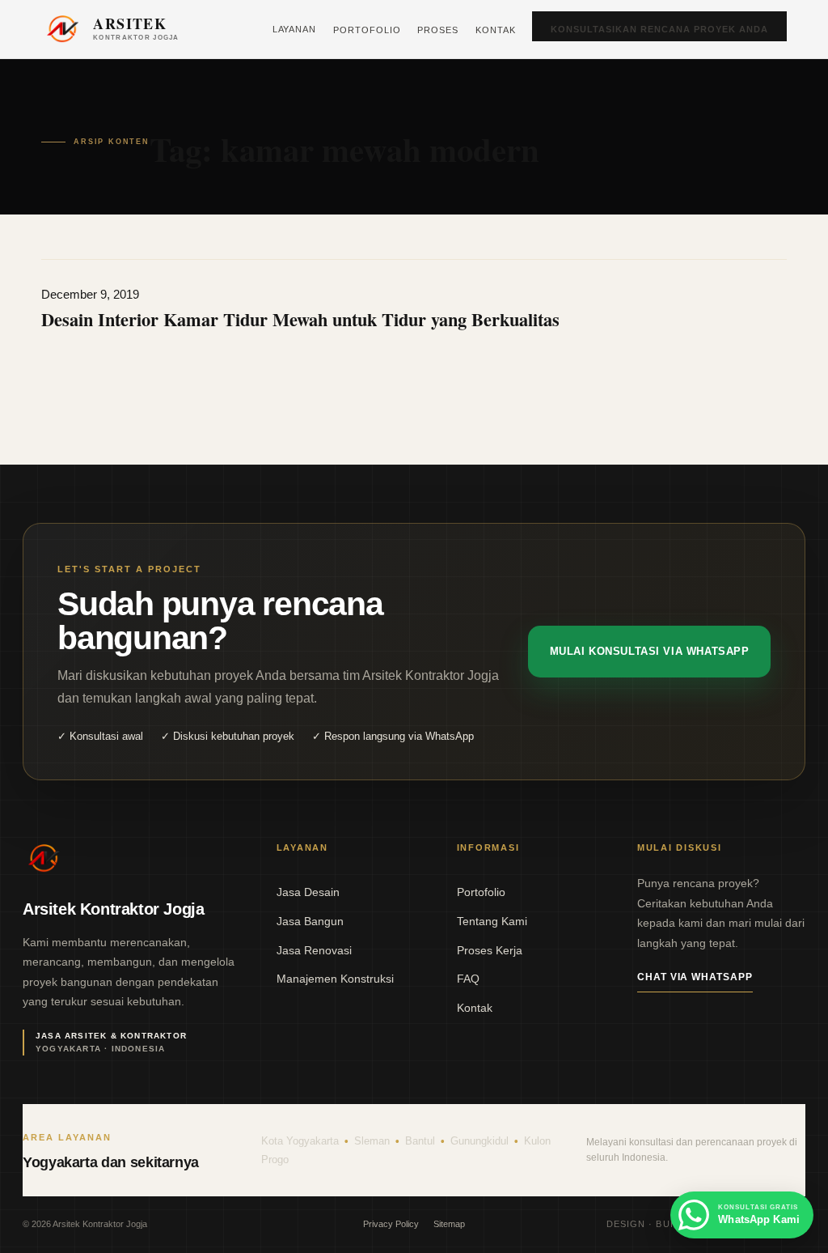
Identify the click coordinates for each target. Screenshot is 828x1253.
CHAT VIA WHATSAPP (695, 977)
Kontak (495, 30)
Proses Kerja (489, 950)
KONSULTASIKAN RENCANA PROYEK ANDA (659, 29)
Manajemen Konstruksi (335, 978)
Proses (437, 30)
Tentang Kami (492, 921)
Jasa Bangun (310, 921)
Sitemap (449, 1224)
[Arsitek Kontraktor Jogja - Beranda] (44, 858)
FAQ (468, 978)
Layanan (294, 29)
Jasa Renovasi (314, 950)
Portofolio (367, 30)
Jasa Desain (308, 892)
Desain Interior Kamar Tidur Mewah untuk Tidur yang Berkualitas (300, 319)
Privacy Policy (391, 1224)
